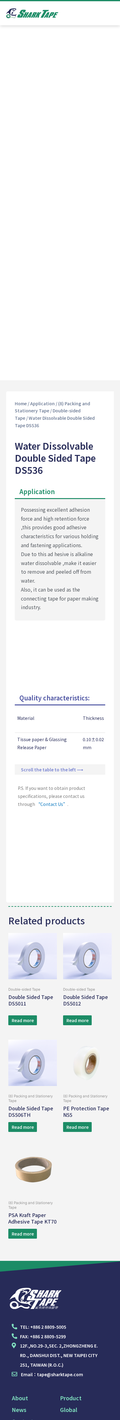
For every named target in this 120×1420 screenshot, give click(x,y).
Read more (23, 1020)
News (19, 1410)
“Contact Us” (51, 804)
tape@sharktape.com (60, 1374)
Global (68, 1410)
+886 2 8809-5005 (48, 1327)
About (20, 1398)
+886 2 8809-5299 (48, 1336)
